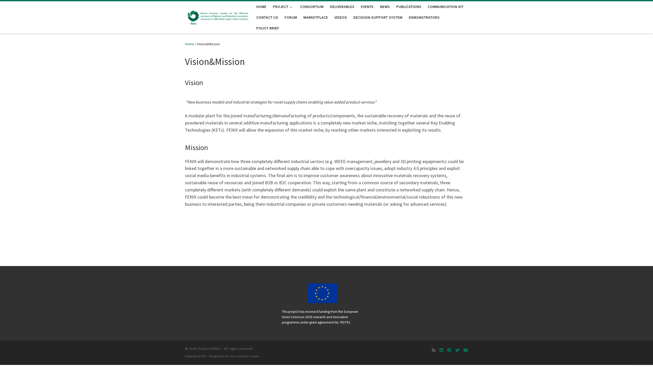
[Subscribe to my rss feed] (433, 350)
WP (204, 356)
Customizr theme (247, 356)
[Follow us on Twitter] (457, 350)
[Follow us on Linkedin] (441, 350)
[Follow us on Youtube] (465, 350)
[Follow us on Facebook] (449, 350)
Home (189, 44)
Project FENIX (209, 349)
